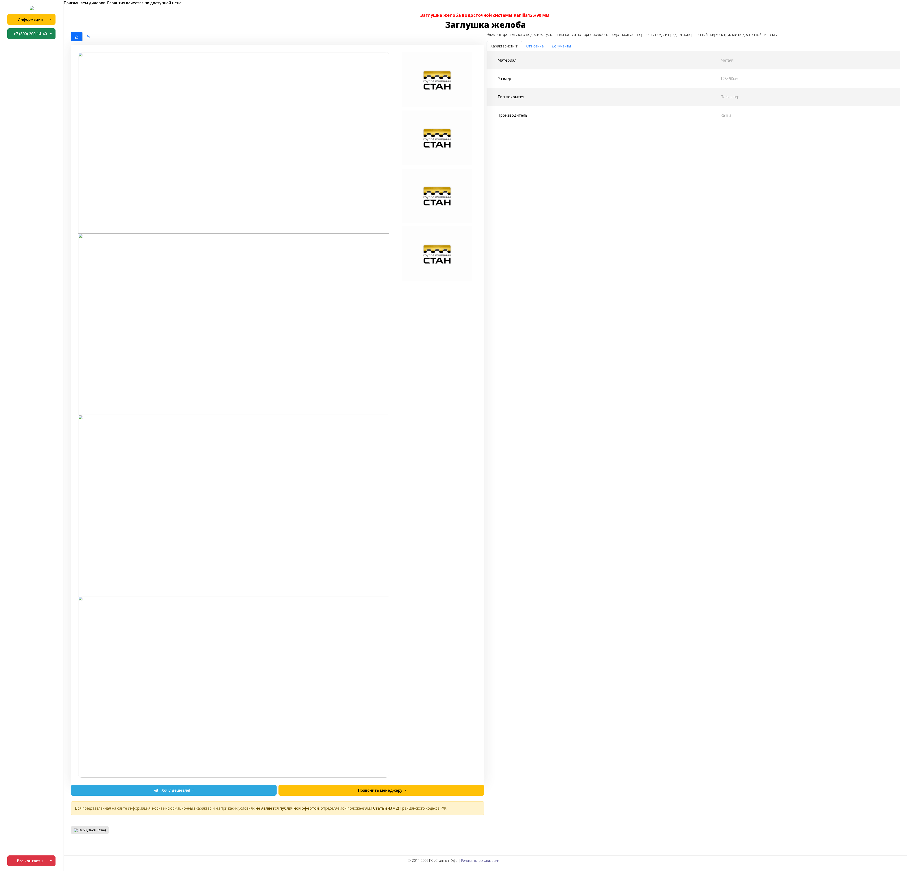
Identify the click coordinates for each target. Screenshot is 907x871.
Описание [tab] (535, 46)
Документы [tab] (561, 46)
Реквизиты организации (480, 860)
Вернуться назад (92, 830)
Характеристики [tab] (504, 46)
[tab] (77, 37)
